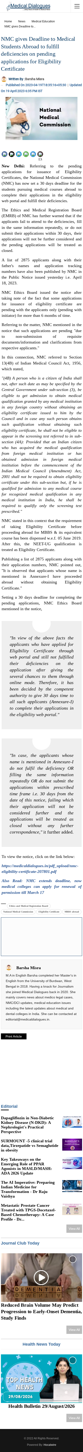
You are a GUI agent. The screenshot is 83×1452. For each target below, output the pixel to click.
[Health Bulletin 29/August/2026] (41, 1378)
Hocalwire (50, 1444)
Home (8, 21)
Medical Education (43, 21)
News (21, 21)
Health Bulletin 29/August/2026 (41, 1406)
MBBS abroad (72, 911)
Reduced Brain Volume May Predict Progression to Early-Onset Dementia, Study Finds (41, 1311)
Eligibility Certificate (49, 911)
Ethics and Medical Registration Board (28, 906)
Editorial (9, 1106)
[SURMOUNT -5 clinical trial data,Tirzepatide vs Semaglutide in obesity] (72, 1145)
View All (74, 1228)
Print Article (14, 1036)
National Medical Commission (18, 911)
